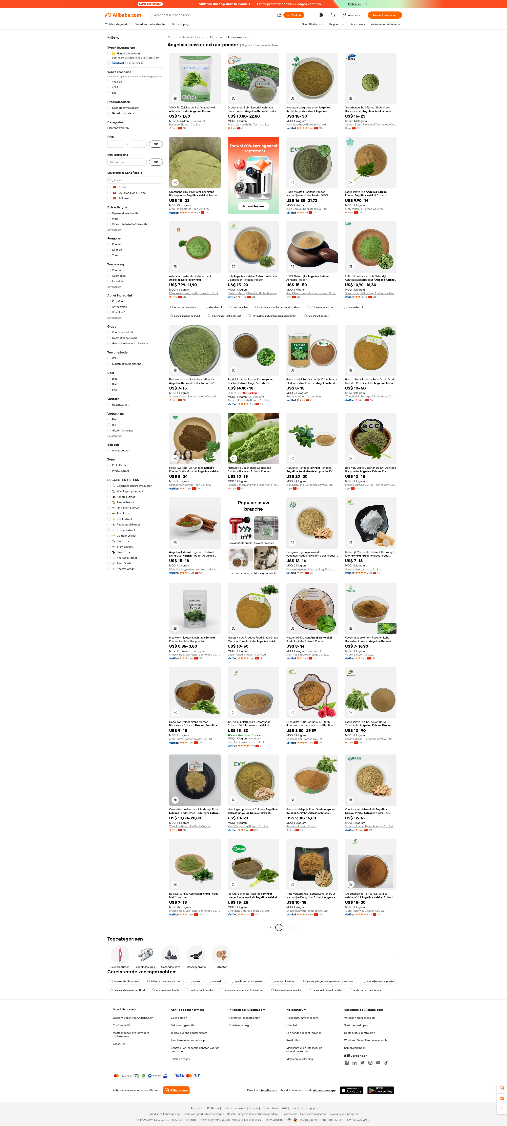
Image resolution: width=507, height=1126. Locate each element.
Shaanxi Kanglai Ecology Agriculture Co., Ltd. (370, 293)
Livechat (291, 1025)
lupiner (196, 981)
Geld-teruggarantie (182, 1025)
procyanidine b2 (354, 307)
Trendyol (295, 1108)
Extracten (216, 37)
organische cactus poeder (248, 981)
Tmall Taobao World (234, 1108)
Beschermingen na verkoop (188, 1040)
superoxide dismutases (127, 981)
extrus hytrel (215, 307)
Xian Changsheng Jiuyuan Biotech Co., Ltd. (312, 293)
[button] (279, 15)
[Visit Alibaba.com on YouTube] (378, 1062)
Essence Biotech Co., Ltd (184, 124)
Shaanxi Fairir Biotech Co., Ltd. (363, 569)
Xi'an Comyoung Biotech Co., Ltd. (306, 208)
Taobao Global (269, 1108)
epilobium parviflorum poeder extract (280, 307)
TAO (284, 1108)
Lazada (253, 1108)
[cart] (334, 15)
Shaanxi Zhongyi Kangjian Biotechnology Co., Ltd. (253, 293)
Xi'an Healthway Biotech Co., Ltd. (306, 124)
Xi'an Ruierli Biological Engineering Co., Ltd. (195, 293)
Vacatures (119, 1043)
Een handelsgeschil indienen (304, 1032)
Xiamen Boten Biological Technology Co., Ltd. (370, 124)
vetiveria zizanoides (185, 307)
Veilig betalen (179, 1017)
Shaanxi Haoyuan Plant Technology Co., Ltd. (195, 654)
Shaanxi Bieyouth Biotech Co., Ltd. (249, 400)
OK (156, 144)
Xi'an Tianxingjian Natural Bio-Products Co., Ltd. (195, 569)
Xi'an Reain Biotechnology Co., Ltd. (307, 654)
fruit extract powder (202, 990)
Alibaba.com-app (324, 1090)
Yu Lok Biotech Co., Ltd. (359, 654)
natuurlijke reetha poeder (380, 981)
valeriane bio (240, 307)
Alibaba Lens (121, 1090)
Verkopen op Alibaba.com (359, 1017)
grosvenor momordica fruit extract (244, 990)
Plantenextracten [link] (238, 37)
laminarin (217, 981)
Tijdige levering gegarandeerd (189, 1032)
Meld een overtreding (299, 1058)
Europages (311, 1108)
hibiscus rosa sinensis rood (166, 981)
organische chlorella (167, 990)
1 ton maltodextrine (323, 307)
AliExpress (197, 1108)
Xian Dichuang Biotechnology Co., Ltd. (309, 484)
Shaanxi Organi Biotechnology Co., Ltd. (192, 396)
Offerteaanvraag (239, 1025)
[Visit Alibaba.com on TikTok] (386, 1062)
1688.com (213, 1108)
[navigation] (135, 483)
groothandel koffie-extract (226, 316)
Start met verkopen (356, 1025)
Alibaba (172, 37)
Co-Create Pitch (123, 1025)
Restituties (293, 1040)
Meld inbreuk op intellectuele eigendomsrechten (304, 1049)
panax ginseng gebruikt (187, 316)
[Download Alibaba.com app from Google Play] (380, 1090)
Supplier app (268, 1090)
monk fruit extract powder (327, 990)
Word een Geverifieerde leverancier (366, 1040)
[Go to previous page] (270, 927)
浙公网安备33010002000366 (318, 1120)
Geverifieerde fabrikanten (244, 1017)
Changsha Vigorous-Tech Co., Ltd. (190, 484)
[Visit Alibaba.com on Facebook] (346, 1062)
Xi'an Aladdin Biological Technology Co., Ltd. (370, 396)
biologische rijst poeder (288, 990)
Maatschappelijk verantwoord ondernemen (131, 1034)
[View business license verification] (289, 1120)
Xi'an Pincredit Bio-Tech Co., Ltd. (189, 208)
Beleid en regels (181, 1058)
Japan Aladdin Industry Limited (247, 654)
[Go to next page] (294, 927)
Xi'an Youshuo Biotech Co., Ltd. (364, 208)
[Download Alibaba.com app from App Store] (351, 1090)
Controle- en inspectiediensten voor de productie (195, 1049)
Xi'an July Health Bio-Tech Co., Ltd (248, 124)
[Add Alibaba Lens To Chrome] (176, 1090)
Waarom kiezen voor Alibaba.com (133, 1017)
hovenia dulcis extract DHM (129, 990)
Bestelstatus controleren (359, 1032)
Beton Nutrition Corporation (303, 396)
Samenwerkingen (355, 1047)
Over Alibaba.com (124, 1009)
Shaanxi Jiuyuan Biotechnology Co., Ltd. (310, 569)
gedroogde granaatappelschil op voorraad (330, 981)
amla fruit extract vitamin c (369, 990)
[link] (502, 1088)
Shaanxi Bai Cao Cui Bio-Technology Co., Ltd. (370, 484)
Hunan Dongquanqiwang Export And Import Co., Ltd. (253, 484)
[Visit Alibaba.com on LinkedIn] (354, 1062)
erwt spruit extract (285, 981)
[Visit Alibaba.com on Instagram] (370, 1062)
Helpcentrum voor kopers (302, 1017)
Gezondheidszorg (193, 37)
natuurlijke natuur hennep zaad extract (274, 316)
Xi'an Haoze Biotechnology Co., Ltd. (190, 738)
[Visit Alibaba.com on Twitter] (362, 1062)
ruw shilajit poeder (318, 316)
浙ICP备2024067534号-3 (354, 1120)
